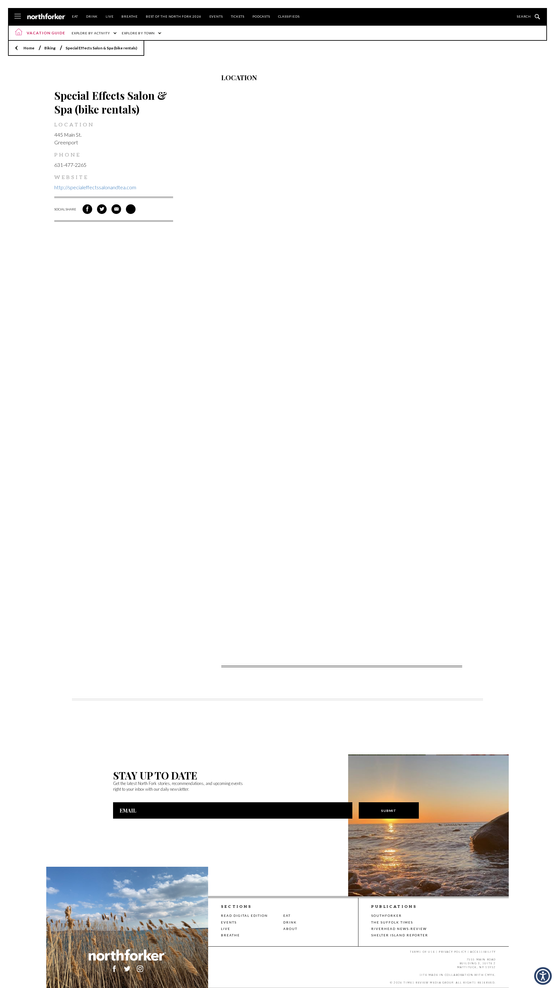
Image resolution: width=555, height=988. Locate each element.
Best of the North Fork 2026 (173, 16)
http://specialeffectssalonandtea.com (95, 187)
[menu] (17, 16)
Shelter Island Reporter (399, 935)
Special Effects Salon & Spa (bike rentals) (101, 48)
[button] (543, 976)
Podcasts (261, 16)
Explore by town (138, 33)
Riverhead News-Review (399, 929)
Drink (92, 16)
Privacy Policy (452, 951)
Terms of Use (422, 951)
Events (216, 16)
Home (28, 48)
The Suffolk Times (392, 922)
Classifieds (289, 16)
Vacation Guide (46, 32)
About (290, 929)
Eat (75, 16)
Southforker (386, 915)
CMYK (490, 974)
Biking (50, 48)
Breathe (129, 16)
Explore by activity (91, 33)
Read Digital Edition (244, 915)
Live (109, 16)
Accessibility (483, 951)
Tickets (238, 16)
